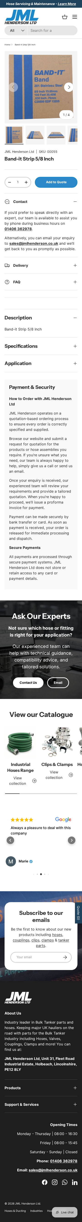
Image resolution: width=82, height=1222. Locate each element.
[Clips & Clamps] (57, 742)
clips (35, 940)
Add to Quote (56, 182)
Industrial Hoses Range (20, 767)
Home (7, 44)
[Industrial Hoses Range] (20, 742)
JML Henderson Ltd (19, 151)
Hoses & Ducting (15, 1210)
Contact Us (28, 682)
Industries (36, 1210)
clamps (47, 940)
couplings (21, 940)
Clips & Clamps (57, 764)
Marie (23, 861)
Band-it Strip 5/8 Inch (25, 44)
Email (58, 682)
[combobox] (41, 30)
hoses (57, 934)
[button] (10, 840)
